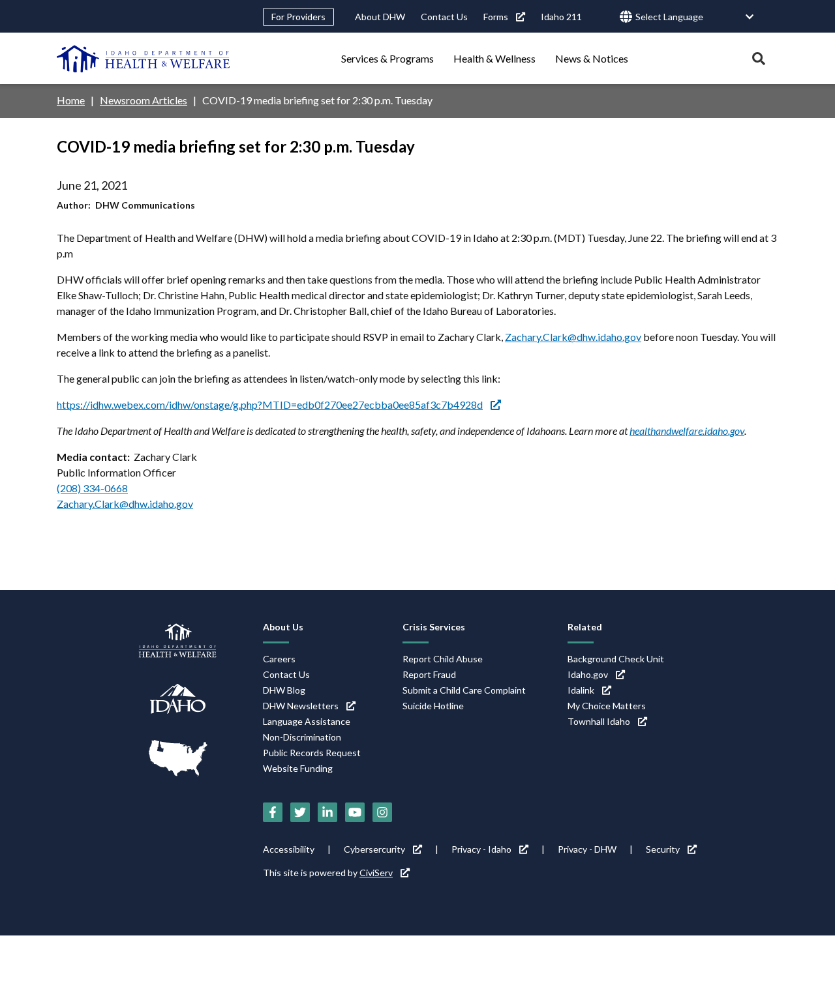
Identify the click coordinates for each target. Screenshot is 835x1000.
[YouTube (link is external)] (355, 812)
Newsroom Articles (143, 100)
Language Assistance (306, 721)
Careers (279, 658)
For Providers (298, 16)
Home (71, 100)
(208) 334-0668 (92, 488)
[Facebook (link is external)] (272, 812)
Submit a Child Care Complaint (464, 690)
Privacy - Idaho (481, 849)
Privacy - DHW (587, 849)
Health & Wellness (494, 58)
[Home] (143, 58)
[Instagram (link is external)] (382, 812)
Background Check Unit (616, 658)
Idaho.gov (588, 674)
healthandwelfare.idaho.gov (687, 430)
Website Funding (298, 768)
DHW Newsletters (301, 705)
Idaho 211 (561, 16)
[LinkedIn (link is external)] (327, 812)
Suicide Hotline (433, 705)
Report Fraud (429, 674)
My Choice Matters (607, 705)
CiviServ (376, 872)
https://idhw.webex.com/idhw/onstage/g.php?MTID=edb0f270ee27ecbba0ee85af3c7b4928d (270, 404)
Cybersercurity (374, 849)
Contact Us (444, 16)
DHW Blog (284, 690)
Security (663, 849)
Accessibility (288, 849)
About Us (283, 626)
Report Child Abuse (442, 658)
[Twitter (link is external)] (300, 812)
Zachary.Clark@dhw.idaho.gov (573, 337)
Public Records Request (312, 752)
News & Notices (591, 58)
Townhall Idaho (599, 721)
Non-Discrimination (302, 737)
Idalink (581, 690)
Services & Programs (387, 58)
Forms (495, 16)
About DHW (380, 16)
